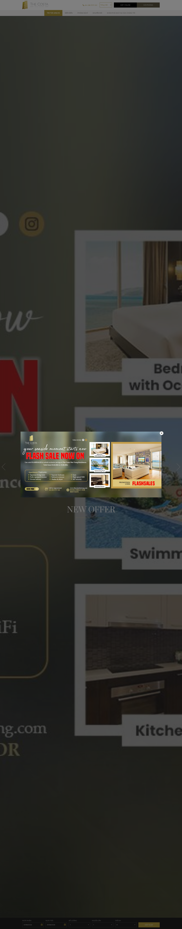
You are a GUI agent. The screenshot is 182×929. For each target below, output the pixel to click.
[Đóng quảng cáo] (161, 433)
